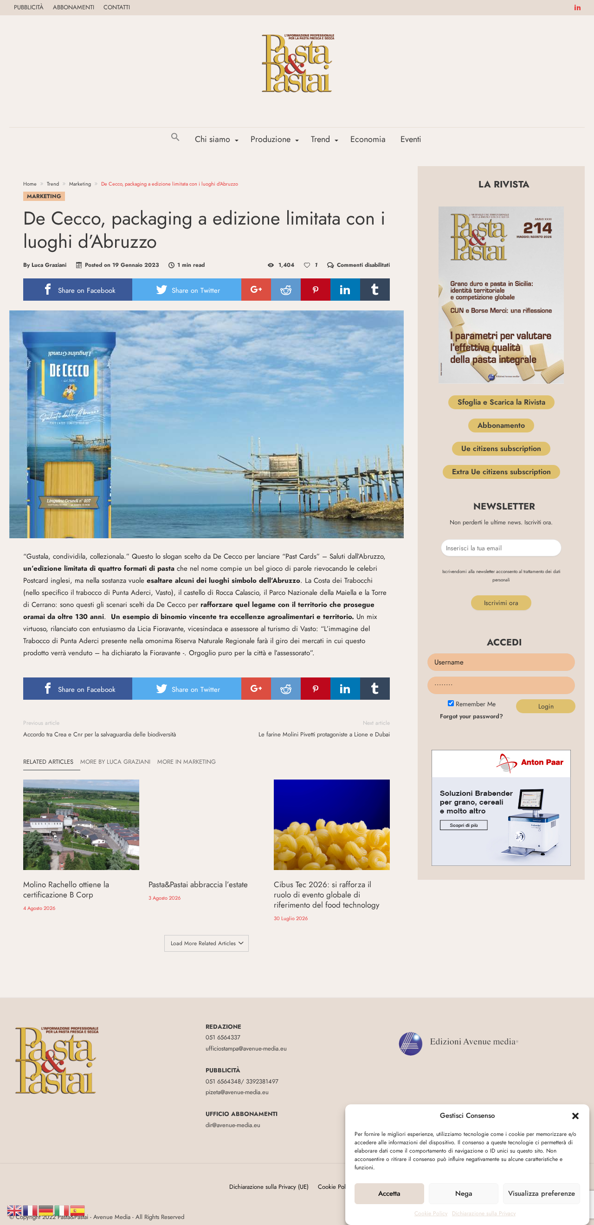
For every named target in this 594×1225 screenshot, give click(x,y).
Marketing (80, 183)
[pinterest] (315, 289)
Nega (463, 1194)
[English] (15, 1210)
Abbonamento (501, 425)
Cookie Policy (430, 1213)
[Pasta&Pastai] (297, 29)
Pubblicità (29, 7)
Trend (53, 183)
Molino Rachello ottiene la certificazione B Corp (66, 889)
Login (546, 706)
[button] (575, 1116)
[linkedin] (345, 289)
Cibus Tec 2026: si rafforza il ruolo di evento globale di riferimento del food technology (326, 894)
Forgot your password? (471, 716)
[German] (46, 1210)
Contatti (116, 7)
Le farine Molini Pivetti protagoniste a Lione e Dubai (324, 729)
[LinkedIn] (577, 7)
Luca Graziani (49, 265)
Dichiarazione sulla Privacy (484, 1213)
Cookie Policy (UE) (341, 1186)
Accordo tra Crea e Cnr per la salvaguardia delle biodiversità (99, 729)
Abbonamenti (73, 7)
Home (30, 183)
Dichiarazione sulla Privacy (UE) (269, 1186)
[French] (31, 1210)
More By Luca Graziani (115, 762)
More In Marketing (186, 762)
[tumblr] (375, 289)
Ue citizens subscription (501, 448)
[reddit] (286, 289)
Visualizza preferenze (541, 1194)
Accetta (389, 1194)
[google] (256, 289)
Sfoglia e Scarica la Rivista (501, 402)
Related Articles (48, 762)
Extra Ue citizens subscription (501, 471)
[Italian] (62, 1210)
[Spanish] (78, 1210)
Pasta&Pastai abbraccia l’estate (198, 884)
